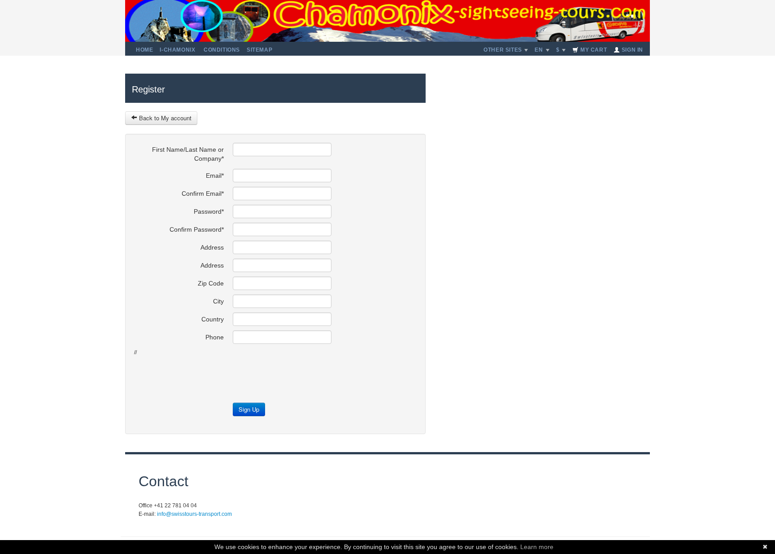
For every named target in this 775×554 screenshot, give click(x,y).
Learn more (536, 546)
